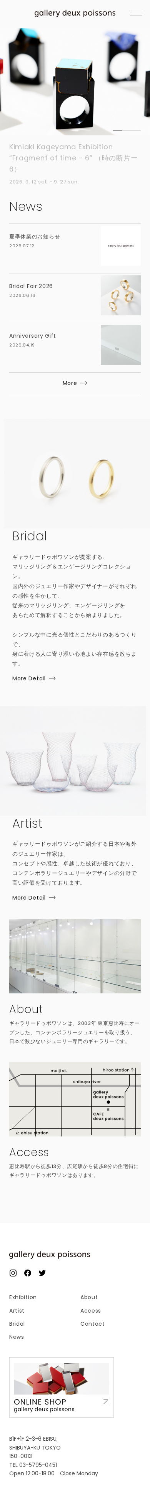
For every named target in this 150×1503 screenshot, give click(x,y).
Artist (17, 1311)
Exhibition (23, 1297)
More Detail (29, 678)
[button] (117, 131)
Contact (92, 1324)
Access (90, 1311)
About (89, 1297)
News (16, 1337)
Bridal (17, 1324)
